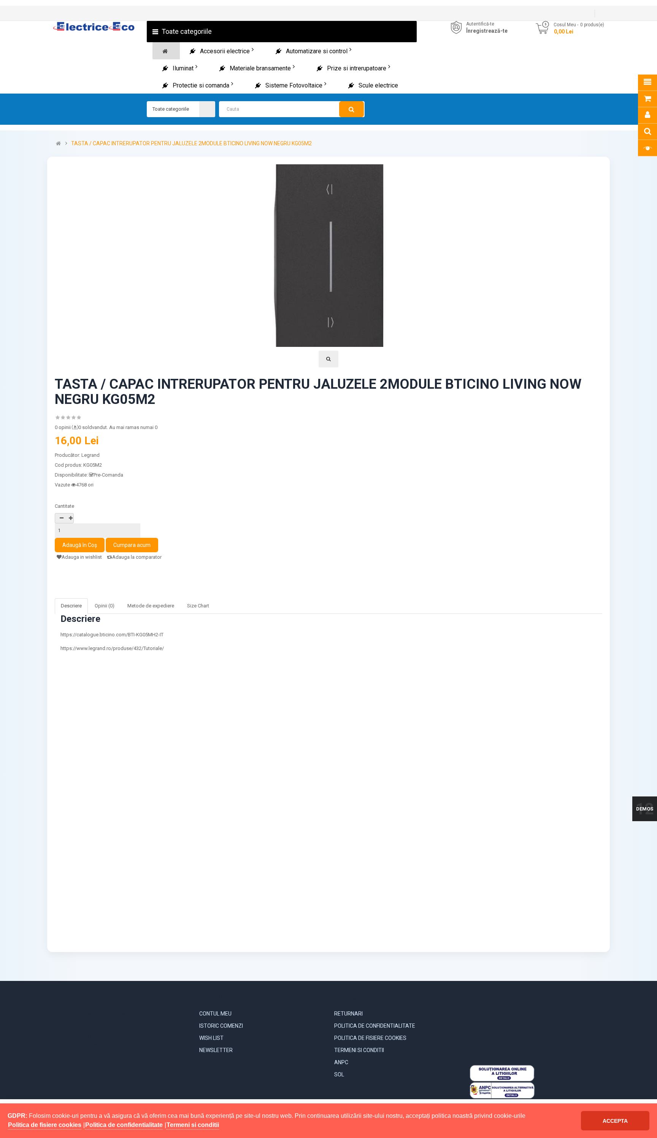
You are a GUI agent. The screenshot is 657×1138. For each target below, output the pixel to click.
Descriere (71, 606)
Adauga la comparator (137, 557)
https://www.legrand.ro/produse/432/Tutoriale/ (112, 648)
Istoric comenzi (221, 1026)
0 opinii (63, 427)
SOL (339, 1074)
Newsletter (216, 1050)
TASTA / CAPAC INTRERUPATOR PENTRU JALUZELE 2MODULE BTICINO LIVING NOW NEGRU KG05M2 (191, 143)
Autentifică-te (480, 24)
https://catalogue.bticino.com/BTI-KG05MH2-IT (111, 634)
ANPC (341, 1062)
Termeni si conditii (359, 1050)
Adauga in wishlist (82, 557)
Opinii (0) (104, 606)
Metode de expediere (150, 606)
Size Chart (198, 606)
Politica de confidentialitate (374, 1026)
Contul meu (215, 1014)
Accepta (615, 1121)
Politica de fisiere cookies (370, 1038)
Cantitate (64, 506)
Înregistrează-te (487, 31)
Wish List (211, 1038)
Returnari (348, 1014)
